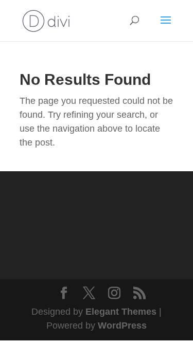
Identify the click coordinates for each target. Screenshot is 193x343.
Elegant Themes (120, 311)
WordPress (122, 325)
